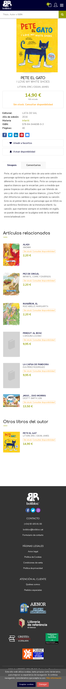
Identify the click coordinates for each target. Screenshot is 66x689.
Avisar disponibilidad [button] (24, 151)
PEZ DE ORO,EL (31, 273)
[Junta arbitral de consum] (33, 654)
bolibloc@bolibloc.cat (33, 529)
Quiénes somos (33, 584)
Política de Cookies (33, 557)
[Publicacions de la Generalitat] (52, 638)
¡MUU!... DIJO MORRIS (34, 395)
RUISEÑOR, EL (30, 303)
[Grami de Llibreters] (21, 638)
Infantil (25, 120)
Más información (53, 678)
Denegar (43, 684)
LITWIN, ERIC (24, 86)
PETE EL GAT (30, 433)
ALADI (26, 244)
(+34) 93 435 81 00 (33, 524)
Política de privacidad (33, 568)
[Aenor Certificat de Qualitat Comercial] (33, 608)
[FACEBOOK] (27, 510)
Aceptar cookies (26, 684)
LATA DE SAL (29, 113)
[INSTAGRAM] (38, 510)
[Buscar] (62, 14)
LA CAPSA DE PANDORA (36, 364)
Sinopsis (12, 165)
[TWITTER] (33, 510)
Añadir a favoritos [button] (22, 143)
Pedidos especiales (33, 590)
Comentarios (33, 165)
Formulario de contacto (33, 535)
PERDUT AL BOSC (32, 333)
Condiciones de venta (33, 562)
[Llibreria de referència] (33, 623)
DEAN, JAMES (41, 86)
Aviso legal (33, 551)
